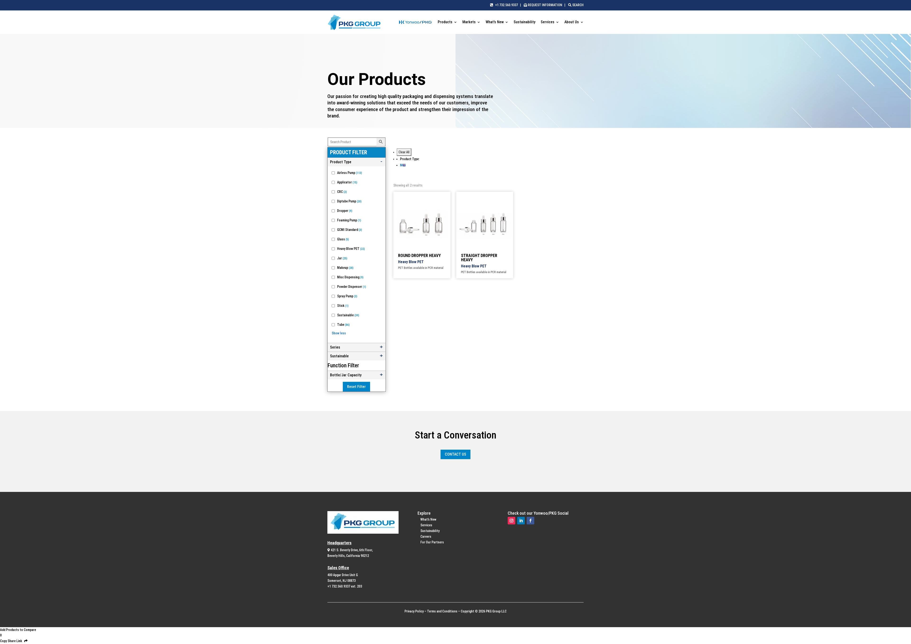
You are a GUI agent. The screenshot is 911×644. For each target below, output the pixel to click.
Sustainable (348, 315)
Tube (343, 325)
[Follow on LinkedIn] (521, 520)
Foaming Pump (349, 220)
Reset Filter (356, 386)
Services (547, 22)
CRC (342, 192)
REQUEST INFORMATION (545, 5)
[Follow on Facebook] (530, 520)
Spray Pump (347, 296)
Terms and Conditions (442, 611)
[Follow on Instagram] (511, 520)
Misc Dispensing (350, 277)
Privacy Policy (414, 611)
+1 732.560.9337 (505, 5)
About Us (571, 22)
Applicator (347, 182)
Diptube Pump (349, 201)
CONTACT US (455, 454)
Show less (339, 333)
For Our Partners (432, 542)
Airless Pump (349, 173)
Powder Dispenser (351, 287)
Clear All (404, 152)
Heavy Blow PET (351, 249)
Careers (425, 536)
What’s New (495, 22)
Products (445, 22)
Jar (342, 258)
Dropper (344, 211)
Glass (343, 239)
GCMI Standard (349, 230)
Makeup (345, 268)
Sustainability (524, 22)
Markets (469, 22)
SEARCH (578, 5)
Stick (343, 306)
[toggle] (356, 162)
